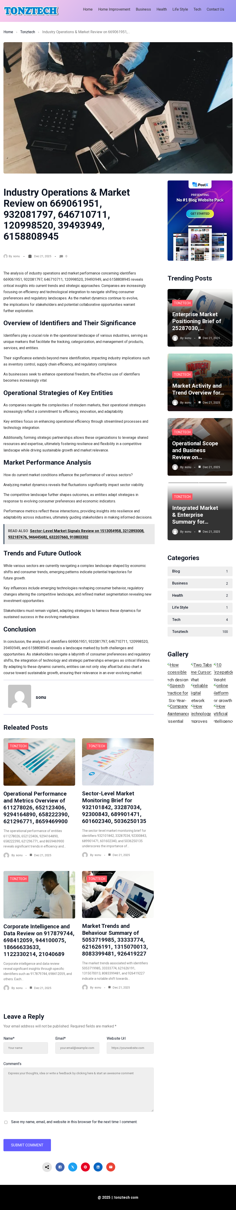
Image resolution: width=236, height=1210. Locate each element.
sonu (16, 256)
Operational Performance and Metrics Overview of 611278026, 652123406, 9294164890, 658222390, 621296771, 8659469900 (36, 808)
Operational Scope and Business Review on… (195, 450)
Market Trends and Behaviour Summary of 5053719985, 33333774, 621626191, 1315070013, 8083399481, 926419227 (115, 940)
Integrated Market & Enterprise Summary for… (195, 515)
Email (60, 1038)
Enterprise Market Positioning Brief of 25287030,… (196, 321)
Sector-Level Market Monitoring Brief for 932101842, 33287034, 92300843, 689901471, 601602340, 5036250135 (114, 807)
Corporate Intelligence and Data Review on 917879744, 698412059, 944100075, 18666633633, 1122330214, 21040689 (38, 940)
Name (9, 1038)
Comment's (12, 1064)
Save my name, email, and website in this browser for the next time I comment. (74, 1122)
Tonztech (27, 32)
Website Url (116, 1038)
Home (8, 32)
